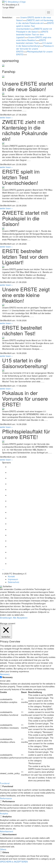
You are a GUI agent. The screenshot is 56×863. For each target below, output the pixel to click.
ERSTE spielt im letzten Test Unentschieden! (21, 177)
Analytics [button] (4, 813)
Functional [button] (4, 783)
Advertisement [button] (6, 831)
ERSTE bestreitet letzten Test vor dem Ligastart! (32, 34)
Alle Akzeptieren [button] (20, 617)
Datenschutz (13, 582)
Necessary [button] (5, 674)
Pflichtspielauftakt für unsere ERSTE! (26, 434)
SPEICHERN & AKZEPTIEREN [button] (14, 861)
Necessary (7, 677)
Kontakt (11, 576)
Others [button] (3, 849)
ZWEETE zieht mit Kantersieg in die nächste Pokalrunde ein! (34, 21)
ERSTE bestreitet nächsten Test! (31, 41)
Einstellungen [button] (6, 617)
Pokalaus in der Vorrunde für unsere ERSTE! (35, 48)
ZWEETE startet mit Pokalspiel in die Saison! (34, 30)
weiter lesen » (6, 117)
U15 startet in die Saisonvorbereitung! (34, 44)
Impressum (13, 579)
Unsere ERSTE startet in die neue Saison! (27, 86)
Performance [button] (6, 798)
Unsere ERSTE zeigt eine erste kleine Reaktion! (33, 39)
